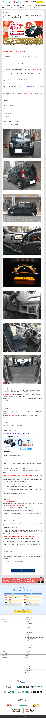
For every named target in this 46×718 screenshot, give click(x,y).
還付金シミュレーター (30, 647)
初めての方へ (4, 619)
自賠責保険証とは (29, 640)
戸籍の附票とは (29, 627)
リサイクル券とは (29, 636)
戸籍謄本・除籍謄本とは (30, 630)
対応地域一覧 (27, 655)
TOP (2, 617)
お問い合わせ (4, 655)
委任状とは (28, 634)
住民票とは (28, 625)
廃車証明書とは (29, 645)
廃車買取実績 (4, 657)
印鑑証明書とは (29, 623)
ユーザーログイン (5, 659)
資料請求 (26, 657)
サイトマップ (27, 662)
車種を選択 (10, 599)
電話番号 (28, 599)
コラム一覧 (27, 653)
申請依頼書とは (29, 642)
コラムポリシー (28, 674)
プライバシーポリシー (18, 609)
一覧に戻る (23, 570)
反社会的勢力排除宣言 (29, 670)
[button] (34, 619)
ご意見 (26, 659)
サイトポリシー (28, 666)
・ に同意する (24, 609)
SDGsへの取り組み (28, 672)
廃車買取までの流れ (28, 617)
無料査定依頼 (4, 653)
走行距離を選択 (10, 602)
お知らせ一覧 (27, 651)
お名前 (28, 595)
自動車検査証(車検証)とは (31, 638)
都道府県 (28, 602)
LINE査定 (3, 662)
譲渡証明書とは (29, 632)
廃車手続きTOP (29, 621)
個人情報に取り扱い (26, 609)
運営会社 (26, 664)
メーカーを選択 (10, 595)
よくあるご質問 (5, 651)
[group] (34, 633)
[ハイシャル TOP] (6, 2)
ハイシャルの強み (5, 621)
